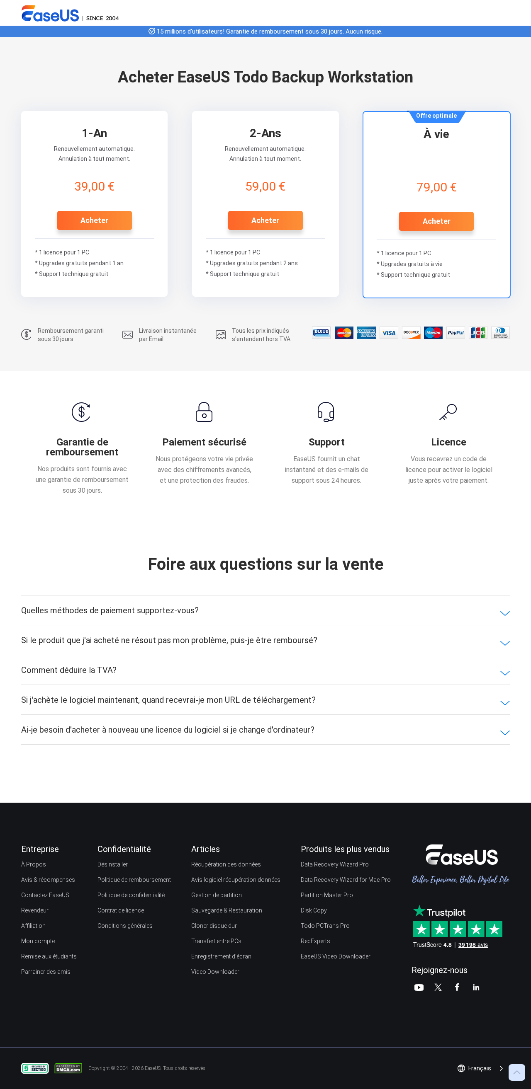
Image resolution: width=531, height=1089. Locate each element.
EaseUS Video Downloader (335, 956)
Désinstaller (112, 864)
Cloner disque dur (214, 925)
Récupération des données (226, 864)
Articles (205, 849)
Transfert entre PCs (216, 941)
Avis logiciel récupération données (235, 879)
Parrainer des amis (46, 971)
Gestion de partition (216, 895)
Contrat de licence (120, 910)
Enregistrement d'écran (221, 956)
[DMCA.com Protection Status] (70, 1068)
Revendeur (35, 910)
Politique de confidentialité (131, 895)
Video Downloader (215, 971)
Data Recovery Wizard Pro (335, 864)
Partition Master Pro (327, 895)
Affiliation (33, 925)
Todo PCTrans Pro (325, 925)
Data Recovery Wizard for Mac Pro (346, 879)
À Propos (33, 864)
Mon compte (38, 941)
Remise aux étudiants (49, 956)
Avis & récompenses (48, 879)
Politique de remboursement (134, 879)
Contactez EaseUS (45, 895)
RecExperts (315, 941)
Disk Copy (314, 910)
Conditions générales (125, 925)
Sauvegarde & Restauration (226, 910)
